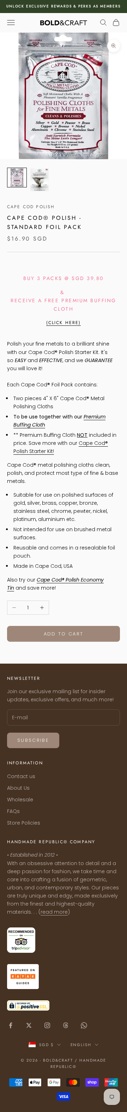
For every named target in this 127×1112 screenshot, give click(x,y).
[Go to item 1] (17, 177)
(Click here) (63, 322)
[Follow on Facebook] (10, 1025)
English (81, 1045)
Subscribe (33, 740)
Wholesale (20, 799)
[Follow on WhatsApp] (83, 1025)
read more (54, 911)
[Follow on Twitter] (28, 1025)
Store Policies (23, 822)
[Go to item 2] (39, 180)
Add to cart (64, 633)
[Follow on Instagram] (47, 1025)
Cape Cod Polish (31, 207)
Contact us (21, 776)
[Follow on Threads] (65, 1025)
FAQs (13, 811)
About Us (18, 787)
